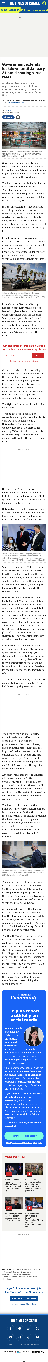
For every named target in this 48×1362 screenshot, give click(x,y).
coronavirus (37, 1270)
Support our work (24, 1136)
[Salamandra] (38, 1352)
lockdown (7, 1279)
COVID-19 (27, 1270)
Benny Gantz (26, 1272)
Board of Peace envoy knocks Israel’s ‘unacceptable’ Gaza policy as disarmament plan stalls (34, 1220)
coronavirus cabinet (11, 1274)
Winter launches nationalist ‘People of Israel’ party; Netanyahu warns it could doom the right (13, 1185)
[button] (44, 3)
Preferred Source (16, 103)
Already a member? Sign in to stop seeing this (24, 1142)
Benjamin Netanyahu (11, 1272)
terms (35, 361)
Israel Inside (16, 1270)
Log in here (31, 1304)
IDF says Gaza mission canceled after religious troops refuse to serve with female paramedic (33, 1185)
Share (9, 117)
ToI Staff (8, 110)
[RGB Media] (18, 1352)
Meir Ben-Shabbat (10, 1277)
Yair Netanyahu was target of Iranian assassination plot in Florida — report (13, 1217)
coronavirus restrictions (28, 1277)
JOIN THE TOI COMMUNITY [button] (24, 1298)
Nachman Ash (25, 1274)
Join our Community (9, 10)
